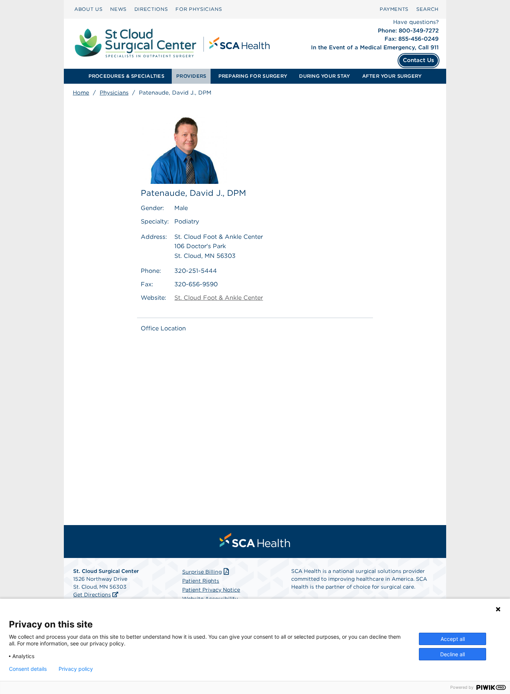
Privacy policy (76, 669)
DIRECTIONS (151, 9)
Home (81, 92)
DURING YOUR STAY (324, 76)
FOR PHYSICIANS (198, 9)
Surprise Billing (202, 572)
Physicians (114, 92)
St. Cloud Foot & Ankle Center (218, 297)
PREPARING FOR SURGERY (252, 76)
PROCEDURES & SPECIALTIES (126, 76)
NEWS (118, 9)
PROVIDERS (191, 76)
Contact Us (418, 60)
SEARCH (427, 9)
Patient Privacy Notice (211, 590)
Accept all (453, 639)
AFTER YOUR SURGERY (392, 76)
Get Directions (92, 595)
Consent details (28, 669)
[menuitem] (88, 9)
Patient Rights (200, 581)
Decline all (452, 654)
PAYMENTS (394, 9)
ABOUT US (88, 9)
